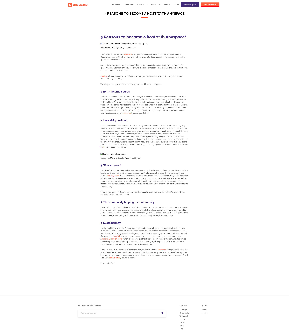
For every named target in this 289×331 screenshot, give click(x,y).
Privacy (204, 313)
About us (182, 319)
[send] (162, 313)
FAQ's (181, 325)
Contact (182, 322)
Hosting (103, 76)
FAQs (102, 147)
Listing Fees (128, 4)
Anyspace (128, 54)
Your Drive (117, 236)
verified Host (126, 113)
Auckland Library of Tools (111, 239)
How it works (142, 4)
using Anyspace (112, 176)
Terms (204, 310)
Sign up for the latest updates (89, 305)
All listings (116, 4)
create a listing (114, 258)
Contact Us (155, 4)
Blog (181, 329)
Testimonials (184, 316)
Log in (176, 4)
